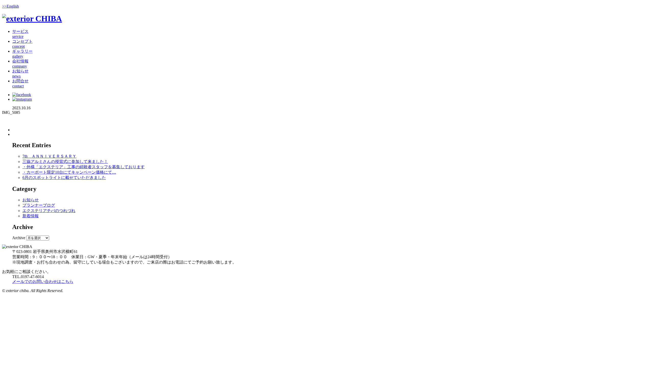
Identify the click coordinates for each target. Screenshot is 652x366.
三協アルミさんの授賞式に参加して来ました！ (65, 161)
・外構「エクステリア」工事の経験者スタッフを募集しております (83, 167)
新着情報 (30, 216)
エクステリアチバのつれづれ (48, 210)
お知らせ (30, 200)
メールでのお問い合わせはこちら (42, 281)
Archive (18, 238)
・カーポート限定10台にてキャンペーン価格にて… (69, 172)
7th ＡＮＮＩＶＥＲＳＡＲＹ (49, 156)
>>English (10, 6)
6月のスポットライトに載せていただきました (64, 177)
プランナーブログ (38, 205)
